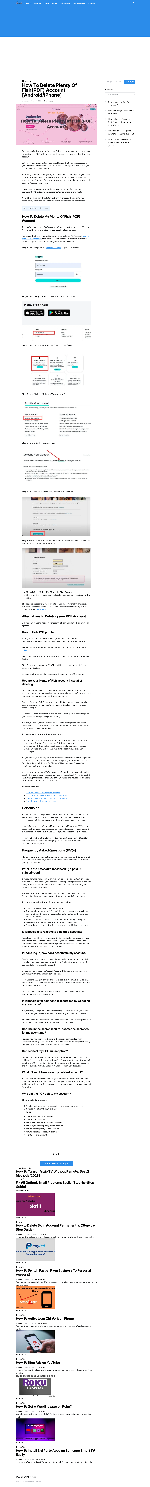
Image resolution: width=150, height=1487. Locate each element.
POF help (41, 609)
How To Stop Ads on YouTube (38, 1362)
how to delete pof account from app (42, 1131)
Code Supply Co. (36, 1481)
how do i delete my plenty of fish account (44, 1122)
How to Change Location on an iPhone (121, 112)
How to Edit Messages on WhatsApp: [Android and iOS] (121, 132)
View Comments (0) (55, 1163)
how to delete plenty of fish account (42, 1128)
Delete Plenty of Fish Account (40, 1116)
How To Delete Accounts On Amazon (43, 793)
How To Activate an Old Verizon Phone (45, 1318)
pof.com (25, 650)
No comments (48, 101)
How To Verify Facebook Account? (42, 801)
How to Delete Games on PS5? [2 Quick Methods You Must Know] (120, 122)
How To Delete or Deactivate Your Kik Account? (48, 798)
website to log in (53, 248)
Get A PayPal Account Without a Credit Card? (47, 795)
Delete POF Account (35, 1119)
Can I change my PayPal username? (118, 103)
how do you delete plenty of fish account (44, 1125)
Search (130, 82)
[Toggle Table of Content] (45, 208)
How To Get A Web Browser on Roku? (44, 1407)
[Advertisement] (75, 21)
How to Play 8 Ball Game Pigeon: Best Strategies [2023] (119, 142)
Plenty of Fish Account (36, 1134)
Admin (26, 101)
